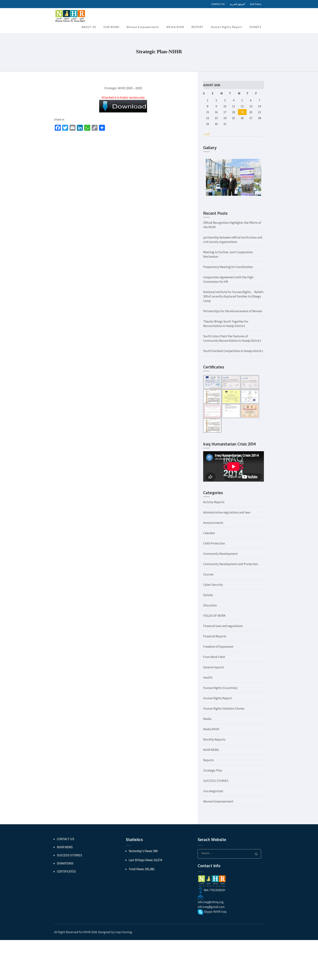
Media (207, 719)
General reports (213, 667)
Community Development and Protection (230, 564)
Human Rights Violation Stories (223, 708)
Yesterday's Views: (141, 851)
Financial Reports (214, 636)
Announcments (213, 523)
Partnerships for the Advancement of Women (232, 311)
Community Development (220, 554)
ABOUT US (89, 27)
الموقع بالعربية (237, 4)
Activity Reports (214, 502)
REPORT (197, 27)
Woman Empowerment (143, 27)
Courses (208, 574)
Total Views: (137, 869)
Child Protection (214, 543)
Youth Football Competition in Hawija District (233, 351)
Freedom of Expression (218, 647)
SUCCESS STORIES (215, 781)
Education (210, 605)
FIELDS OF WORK (214, 616)
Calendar (209, 533)
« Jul (206, 134)
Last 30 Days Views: (141, 860)
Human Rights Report (226, 27)
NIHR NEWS (211, 750)
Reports (208, 760)
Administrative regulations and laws (226, 512)
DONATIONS (65, 863)
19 (242, 112)
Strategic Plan (212, 770)
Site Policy (256, 4)
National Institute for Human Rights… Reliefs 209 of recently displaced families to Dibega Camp (233, 296)
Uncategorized (213, 791)
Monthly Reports (214, 739)
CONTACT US (218, 4)
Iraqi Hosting (123, 932)
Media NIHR (211, 729)
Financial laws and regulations (223, 626)
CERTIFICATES (66, 871)
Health (207, 678)
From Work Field (214, 657)
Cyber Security (213, 585)
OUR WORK (111, 27)
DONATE (256, 27)
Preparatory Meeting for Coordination (228, 267)
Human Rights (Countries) (220, 688)
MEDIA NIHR (175, 27)
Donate (208, 595)
